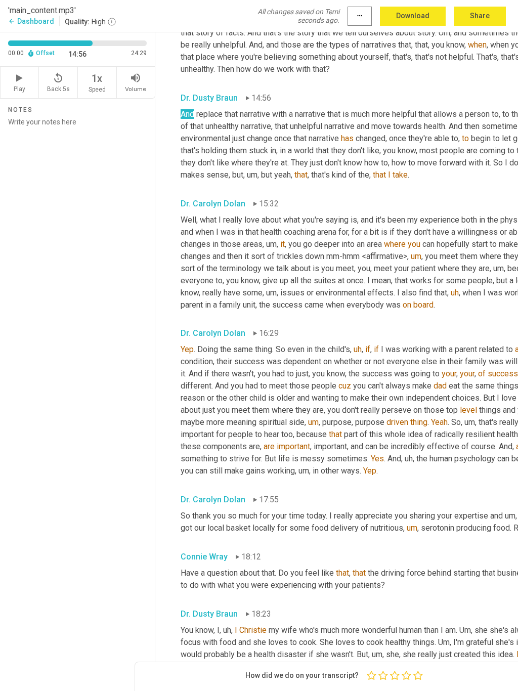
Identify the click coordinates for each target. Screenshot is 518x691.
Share (480, 16)
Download (412, 16)
